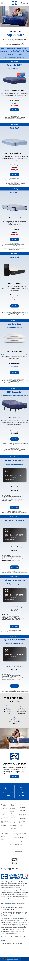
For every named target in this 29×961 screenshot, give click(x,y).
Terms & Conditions (5, 946)
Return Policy (13, 825)
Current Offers (22, 818)
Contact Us (12, 823)
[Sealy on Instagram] (12, 869)
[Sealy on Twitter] (4, 868)
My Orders (12, 808)
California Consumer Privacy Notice (19, 838)
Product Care (22, 810)
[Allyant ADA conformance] (14, 861)
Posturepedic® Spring (4, 817)
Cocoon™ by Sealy (4, 809)
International (13, 828)
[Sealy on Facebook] (1, 869)
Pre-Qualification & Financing (22, 814)
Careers (2, 839)
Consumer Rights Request (18, 845)
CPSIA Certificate (21, 826)
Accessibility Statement (22, 822)
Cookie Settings (18, 851)
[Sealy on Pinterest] (16, 869)
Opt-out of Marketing (19, 842)
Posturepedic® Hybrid (4, 813)
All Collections (4, 825)
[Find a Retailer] (22, 3)
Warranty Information (12, 816)
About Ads (16, 849)
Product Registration (12, 812)
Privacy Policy (19, 943)
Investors (3, 842)
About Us (3, 836)
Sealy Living (22, 807)
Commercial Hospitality (6, 845)
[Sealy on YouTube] (8, 868)
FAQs (11, 820)
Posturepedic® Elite (4, 822)
